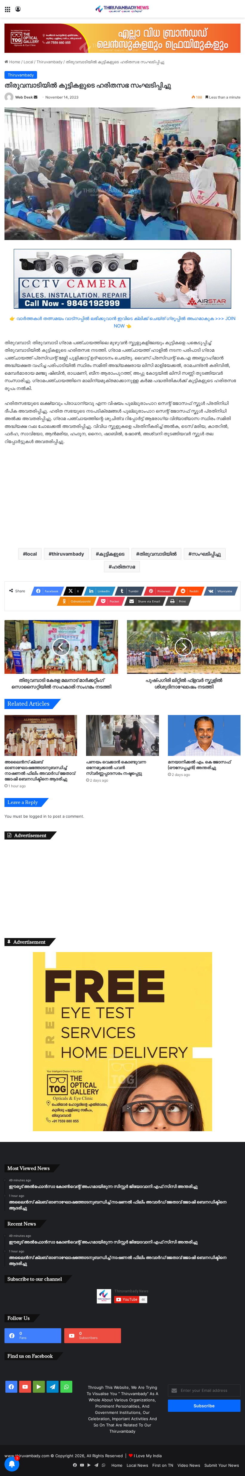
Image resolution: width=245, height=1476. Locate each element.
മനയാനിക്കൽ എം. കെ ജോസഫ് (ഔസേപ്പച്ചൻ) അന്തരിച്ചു (199, 764)
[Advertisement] (122, 496)
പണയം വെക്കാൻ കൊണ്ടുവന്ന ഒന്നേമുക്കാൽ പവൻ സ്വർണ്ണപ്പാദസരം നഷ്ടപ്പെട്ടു (116, 767)
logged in (38, 816)
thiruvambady (68, 554)
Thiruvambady (49, 61)
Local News (137, 1465)
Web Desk (24, 97)
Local (28, 61)
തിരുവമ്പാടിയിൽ (158, 554)
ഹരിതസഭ (123, 567)
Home (14, 61)
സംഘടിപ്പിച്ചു (206, 554)
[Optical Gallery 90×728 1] (122, 37)
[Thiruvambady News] (122, 8)
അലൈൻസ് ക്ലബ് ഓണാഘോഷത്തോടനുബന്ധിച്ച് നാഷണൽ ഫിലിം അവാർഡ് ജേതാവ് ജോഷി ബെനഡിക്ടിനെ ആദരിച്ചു (39, 770)
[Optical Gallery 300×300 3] (122, 1129)
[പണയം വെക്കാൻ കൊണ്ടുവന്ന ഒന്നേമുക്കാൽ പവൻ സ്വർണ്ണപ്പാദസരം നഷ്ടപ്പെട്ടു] (122, 735)
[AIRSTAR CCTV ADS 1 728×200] (122, 278)
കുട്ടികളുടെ (111, 554)
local (31, 554)
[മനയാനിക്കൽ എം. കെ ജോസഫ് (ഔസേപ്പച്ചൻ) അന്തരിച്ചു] (204, 735)
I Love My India (148, 1455)
